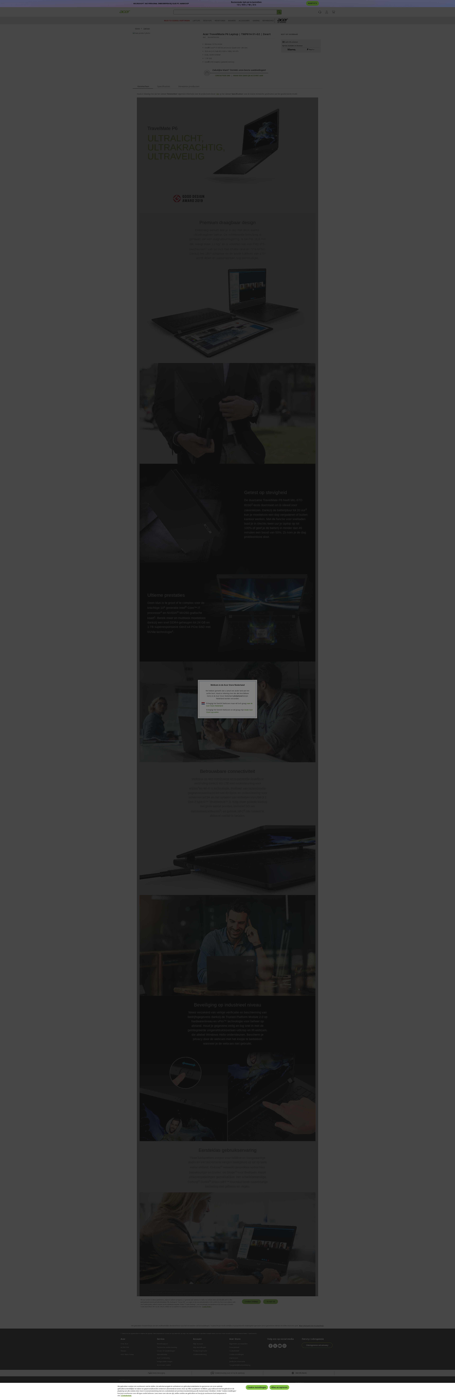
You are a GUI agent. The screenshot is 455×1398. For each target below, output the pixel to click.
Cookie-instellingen (257, 1387)
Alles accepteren (279, 1387)
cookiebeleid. (126, 1395)
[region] (227, 1390)
